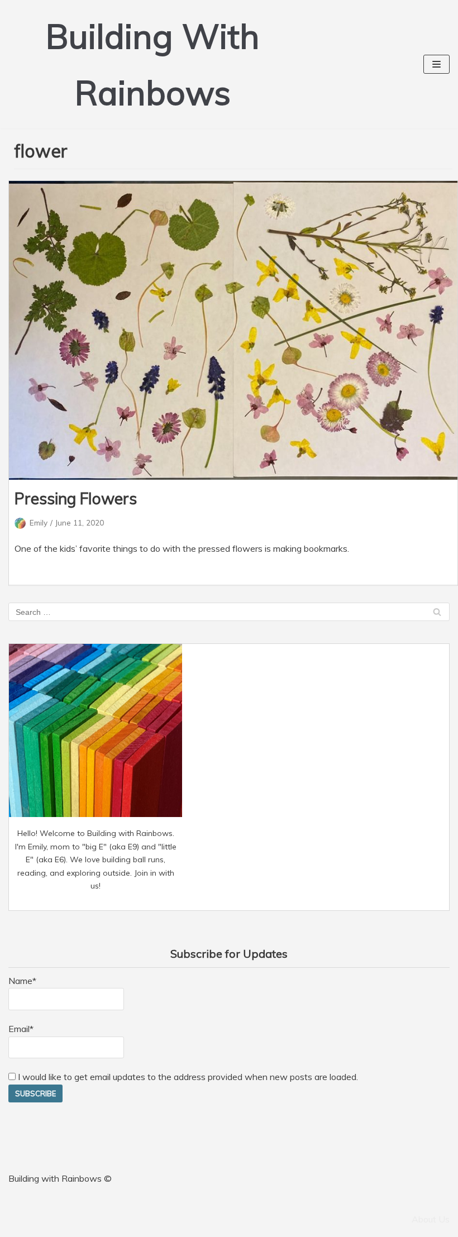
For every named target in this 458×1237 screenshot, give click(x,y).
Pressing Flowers (76, 498)
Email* (21, 1028)
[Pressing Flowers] (233, 330)
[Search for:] (229, 611)
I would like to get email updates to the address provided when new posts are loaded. (187, 1076)
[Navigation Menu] (436, 64)
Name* (22, 980)
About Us (431, 1219)
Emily (38, 522)
